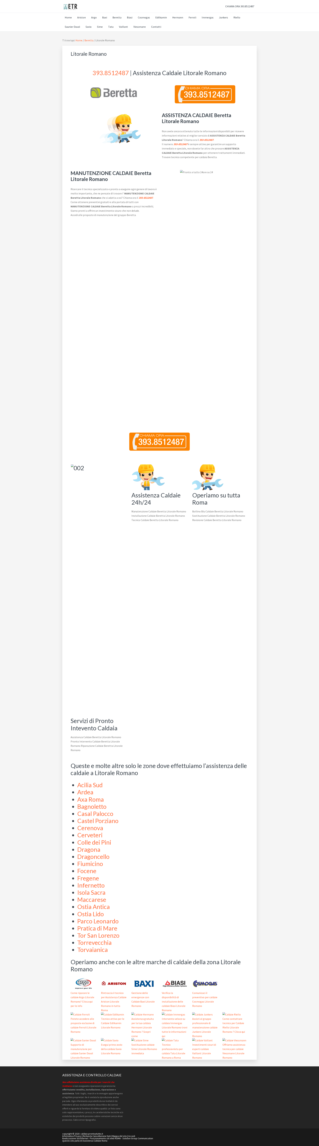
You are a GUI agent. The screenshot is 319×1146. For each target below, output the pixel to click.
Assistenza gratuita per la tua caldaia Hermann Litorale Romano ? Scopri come (142, 1027)
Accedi (131, 1136)
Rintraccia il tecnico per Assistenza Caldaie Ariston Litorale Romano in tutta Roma (113, 1001)
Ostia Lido (90, 914)
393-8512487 (206, 139)
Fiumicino (90, 863)
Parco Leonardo (98, 921)
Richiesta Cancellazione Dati (97, 1136)
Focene (86, 870)
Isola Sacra (91, 892)
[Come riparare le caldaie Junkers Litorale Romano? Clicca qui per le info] (202, 1014)
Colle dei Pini (94, 842)
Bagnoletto (91, 806)
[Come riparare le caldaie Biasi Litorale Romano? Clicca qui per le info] (175, 988)
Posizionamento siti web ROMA (105, 1138)
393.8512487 (111, 72)
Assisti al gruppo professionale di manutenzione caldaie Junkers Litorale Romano (204, 1027)
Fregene (88, 878)
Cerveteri (90, 835)
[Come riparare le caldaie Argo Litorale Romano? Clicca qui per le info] (83, 988)
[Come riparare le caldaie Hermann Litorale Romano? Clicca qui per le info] (142, 1014)
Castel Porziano (97, 820)
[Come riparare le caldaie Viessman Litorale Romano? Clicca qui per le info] (234, 1040)
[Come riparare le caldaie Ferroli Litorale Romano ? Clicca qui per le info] (80, 1014)
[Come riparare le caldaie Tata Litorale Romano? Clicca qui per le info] (170, 1040)
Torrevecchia (94, 942)
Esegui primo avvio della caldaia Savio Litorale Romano (111, 1049)
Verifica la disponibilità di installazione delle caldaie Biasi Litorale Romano (173, 1001)
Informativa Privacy (71, 1136)
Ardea (85, 792)
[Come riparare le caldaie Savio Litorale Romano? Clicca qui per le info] (109, 1040)
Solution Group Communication (137, 1138)
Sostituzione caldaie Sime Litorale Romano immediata (144, 1049)
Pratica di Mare (97, 928)
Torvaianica (92, 949)
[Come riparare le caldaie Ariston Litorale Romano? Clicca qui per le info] (114, 988)
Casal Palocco (95, 813)
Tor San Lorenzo (98, 935)
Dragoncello (93, 856)
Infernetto (91, 885)
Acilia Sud (90, 785)
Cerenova (90, 828)
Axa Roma (90, 799)
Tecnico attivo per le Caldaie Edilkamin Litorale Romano (112, 1023)
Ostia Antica (93, 906)
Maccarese (91, 899)
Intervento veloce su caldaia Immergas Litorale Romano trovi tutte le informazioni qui (174, 1027)
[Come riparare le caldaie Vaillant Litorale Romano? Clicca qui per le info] (202, 1040)
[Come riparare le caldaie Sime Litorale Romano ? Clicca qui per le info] (140, 1040)
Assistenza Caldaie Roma (94, 1140)
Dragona (88, 849)
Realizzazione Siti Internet (75, 1138)
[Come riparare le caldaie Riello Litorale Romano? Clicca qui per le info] (231, 1014)
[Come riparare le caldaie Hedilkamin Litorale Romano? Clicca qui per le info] (112, 1014)
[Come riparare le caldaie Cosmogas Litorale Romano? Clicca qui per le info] (205, 988)
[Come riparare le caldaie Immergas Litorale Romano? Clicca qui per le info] (173, 1014)
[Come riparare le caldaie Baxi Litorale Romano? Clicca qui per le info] (144, 988)
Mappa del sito (119, 1136)
